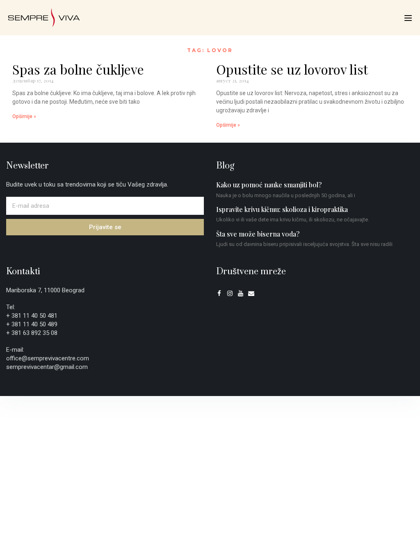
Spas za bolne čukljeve (78, 69)
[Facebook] (219, 293)
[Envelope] (251, 293)
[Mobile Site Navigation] (408, 18)
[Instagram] (230, 293)
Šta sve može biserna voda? (257, 234)
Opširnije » (24, 116)
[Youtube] (240, 293)
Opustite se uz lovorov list (292, 69)
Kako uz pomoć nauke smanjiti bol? (269, 184)
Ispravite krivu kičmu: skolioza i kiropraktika (282, 209)
